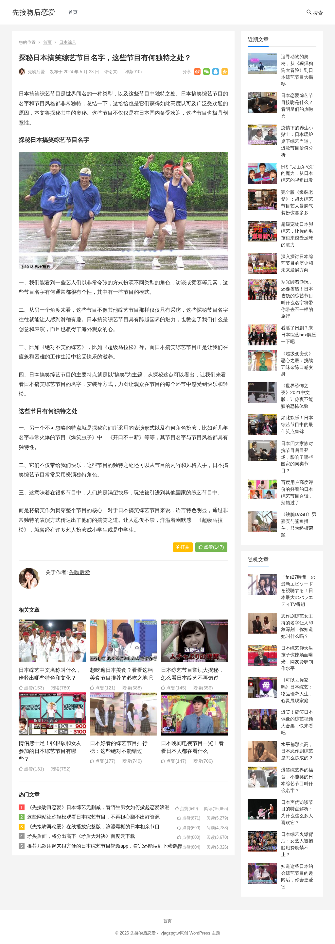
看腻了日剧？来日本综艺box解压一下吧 (298, 334)
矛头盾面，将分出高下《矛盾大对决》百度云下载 (81, 836)
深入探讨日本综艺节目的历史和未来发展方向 (297, 263)
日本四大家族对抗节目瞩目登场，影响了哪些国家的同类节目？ (297, 457)
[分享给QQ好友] (215, 71)
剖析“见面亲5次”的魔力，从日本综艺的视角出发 (297, 173)
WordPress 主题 (204, 933)
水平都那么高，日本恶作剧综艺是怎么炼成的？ (297, 751)
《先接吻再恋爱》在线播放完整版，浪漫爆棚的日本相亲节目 (93, 826)
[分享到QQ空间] (224, 71)
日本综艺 (67, 42)
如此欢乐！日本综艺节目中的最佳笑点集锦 (297, 424)
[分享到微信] (206, 71)
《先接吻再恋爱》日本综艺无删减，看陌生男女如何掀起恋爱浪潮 (98, 807)
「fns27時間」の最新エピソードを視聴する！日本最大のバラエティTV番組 (298, 590)
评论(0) (110, 71)
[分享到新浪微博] (197, 71)
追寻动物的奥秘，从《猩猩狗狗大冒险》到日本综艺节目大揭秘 (297, 70)
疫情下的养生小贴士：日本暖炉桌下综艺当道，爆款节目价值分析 (297, 141)
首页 (73, 12)
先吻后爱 (35, 71)
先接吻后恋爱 (33, 12)
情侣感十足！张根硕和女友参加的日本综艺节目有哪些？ (50, 751)
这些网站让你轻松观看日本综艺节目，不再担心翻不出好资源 (93, 817)
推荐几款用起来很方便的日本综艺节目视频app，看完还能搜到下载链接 (104, 846)
